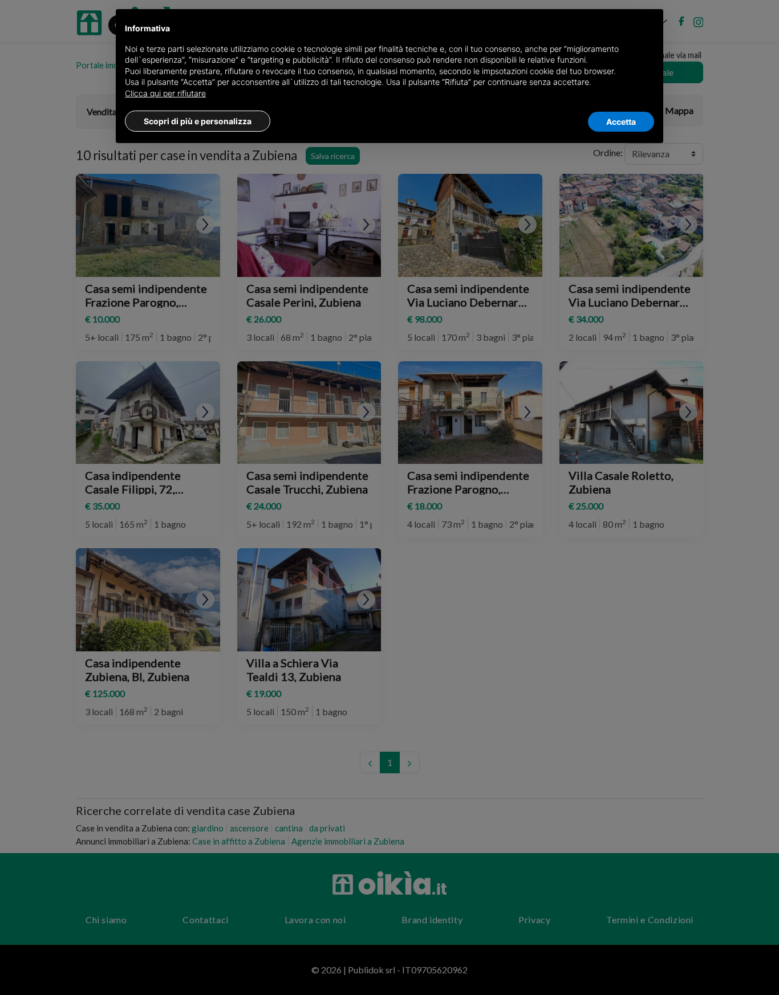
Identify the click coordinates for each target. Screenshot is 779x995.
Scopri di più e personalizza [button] (197, 121)
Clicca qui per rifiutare (165, 93)
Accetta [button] (621, 122)
